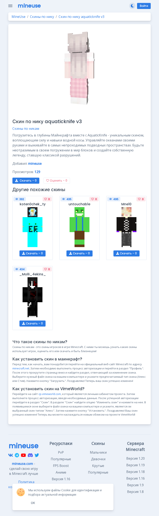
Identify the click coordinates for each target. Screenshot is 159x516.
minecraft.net (20, 368)
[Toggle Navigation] (10, 6)
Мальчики (98, 452)
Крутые (98, 465)
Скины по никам (25, 128)
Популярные (61, 459)
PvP (61, 452)
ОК (33, 503)
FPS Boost (61, 465)
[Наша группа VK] (10, 455)
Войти (144, 6)
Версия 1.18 (135, 471)
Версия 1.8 (135, 491)
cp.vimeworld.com (50, 394)
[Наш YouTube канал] (23, 455)
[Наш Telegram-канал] (17, 455)
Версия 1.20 (135, 458)
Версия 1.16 (135, 478)
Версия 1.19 (135, 465)
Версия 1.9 (135, 485)
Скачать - (28, 180)
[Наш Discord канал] (30, 455)
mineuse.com (22, 463)
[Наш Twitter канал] (37, 455)
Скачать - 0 (34, 253)
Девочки (98, 459)
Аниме (61, 472)
